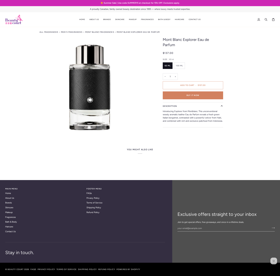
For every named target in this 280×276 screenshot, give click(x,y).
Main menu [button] (11, 189)
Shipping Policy (93, 207)
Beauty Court (15, 269)
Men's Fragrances (72, 32)
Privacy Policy (92, 198)
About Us (9, 198)
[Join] (272, 228)
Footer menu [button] (94, 189)
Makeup (9, 212)
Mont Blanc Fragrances (99, 32)
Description (170, 106)
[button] (94, 19)
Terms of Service (94, 202)
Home (8, 193)
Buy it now (193, 95)
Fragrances (10, 217)
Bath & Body (11, 222)
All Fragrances (49, 32)
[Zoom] (90, 87)
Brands (8, 202)
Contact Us (10, 231)
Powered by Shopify (128, 269)
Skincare (9, 207)
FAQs (89, 193)
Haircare (9, 226)
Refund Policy (92, 212)
